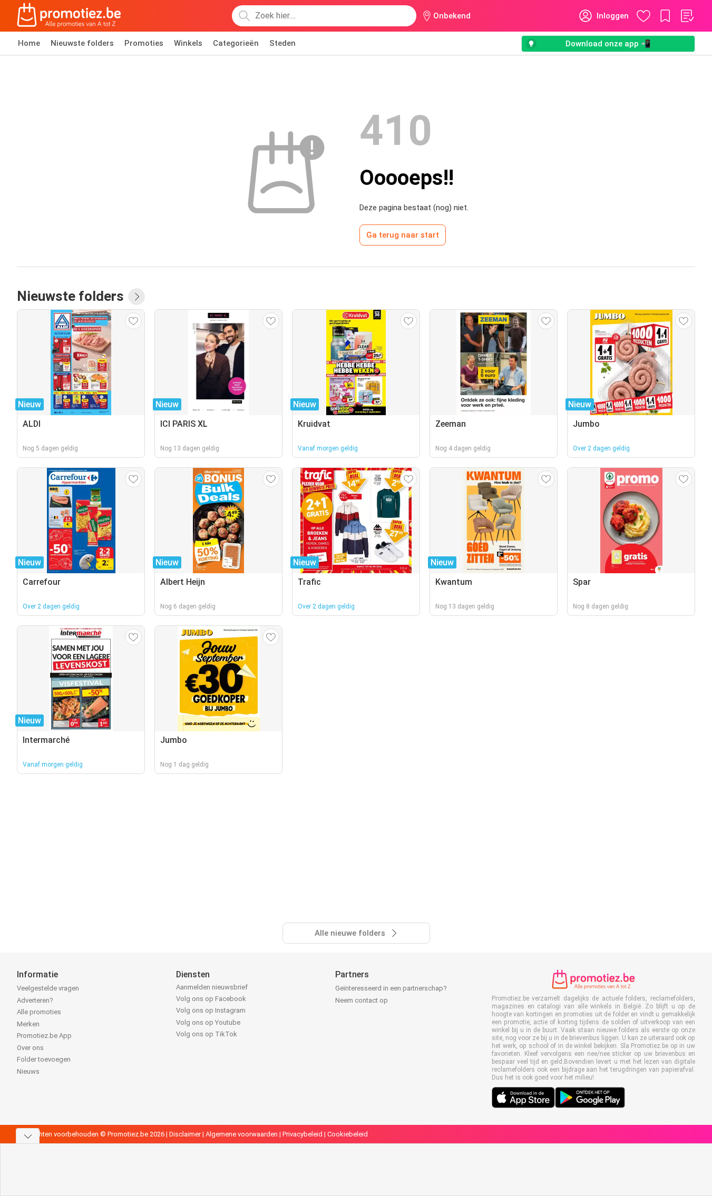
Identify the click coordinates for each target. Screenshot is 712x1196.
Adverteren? (35, 1000)
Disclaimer (185, 1134)
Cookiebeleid (347, 1134)
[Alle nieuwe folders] (136, 296)
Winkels (188, 43)
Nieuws (28, 1071)
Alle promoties (39, 1012)
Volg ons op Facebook (211, 999)
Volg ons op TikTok (206, 1034)
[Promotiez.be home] (69, 16)
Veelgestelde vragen (48, 988)
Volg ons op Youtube (208, 1022)
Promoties (143, 43)
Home (29, 43)
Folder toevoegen (44, 1059)
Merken (28, 1024)
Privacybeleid (302, 1134)
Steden (282, 43)
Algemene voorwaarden (242, 1134)
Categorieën (236, 43)
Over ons (30, 1048)
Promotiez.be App (44, 1036)
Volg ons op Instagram (211, 1010)
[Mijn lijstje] (686, 15)
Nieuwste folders (82, 43)
